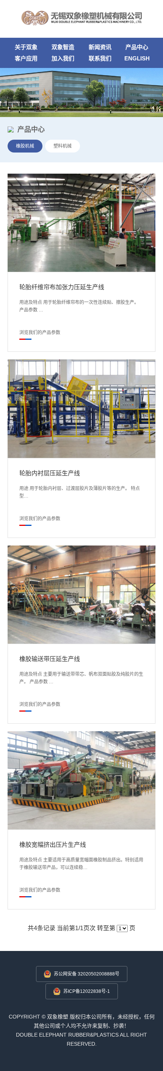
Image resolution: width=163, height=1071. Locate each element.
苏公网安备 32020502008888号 (86, 974)
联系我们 (100, 58)
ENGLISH (137, 58)
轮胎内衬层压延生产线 (49, 473)
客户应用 (26, 58)
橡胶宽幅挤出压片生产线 (52, 844)
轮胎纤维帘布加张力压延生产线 (61, 287)
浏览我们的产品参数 (39, 332)
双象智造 (63, 47)
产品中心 (136, 47)
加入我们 (63, 58)
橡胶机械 (25, 146)
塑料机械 (62, 146)
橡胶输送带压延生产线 (49, 659)
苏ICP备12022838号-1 (86, 991)
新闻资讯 (100, 47)
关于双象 (26, 47)
